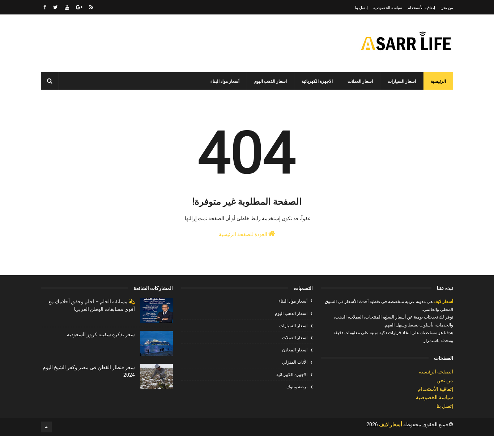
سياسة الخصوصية (387, 7)
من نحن (446, 7)
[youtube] (67, 7)
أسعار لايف (443, 301)
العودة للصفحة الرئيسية (243, 234)
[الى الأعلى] (46, 427)
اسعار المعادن (294, 349)
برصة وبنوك (296, 386)
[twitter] (55, 7)
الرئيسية (438, 81)
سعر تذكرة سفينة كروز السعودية (101, 334)
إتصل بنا (361, 7)
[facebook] (45, 7)
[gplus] (79, 7)
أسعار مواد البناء (224, 81)
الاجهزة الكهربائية (317, 81)
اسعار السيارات (402, 81)
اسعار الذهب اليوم (270, 81)
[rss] (91, 7)
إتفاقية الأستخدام (421, 7)
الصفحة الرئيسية (436, 372)
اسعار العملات (360, 81)
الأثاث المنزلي (294, 362)
